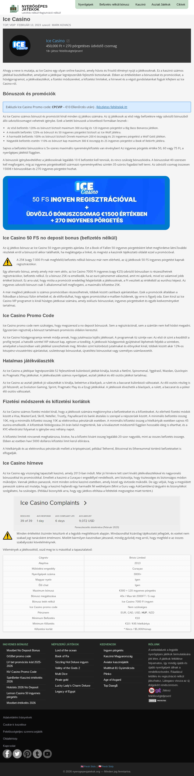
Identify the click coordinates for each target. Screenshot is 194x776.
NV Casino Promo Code (22, 671)
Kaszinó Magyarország (118, 656)
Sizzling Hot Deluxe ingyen (71, 662)
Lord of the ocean (66, 650)
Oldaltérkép (10, 738)
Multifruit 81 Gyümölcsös (119, 668)
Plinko (107, 673)
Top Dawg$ (110, 685)
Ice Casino (55, 40)
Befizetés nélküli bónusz (114, 4)
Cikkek (181, 4)
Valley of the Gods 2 (67, 668)
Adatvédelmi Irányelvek (17, 717)
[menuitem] (85, 4)
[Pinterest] (27, 753)
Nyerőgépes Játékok (35, 7)
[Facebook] (7, 753)
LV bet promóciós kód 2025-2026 (24, 663)
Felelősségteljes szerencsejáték (23, 731)
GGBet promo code (19, 656)
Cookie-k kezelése (14, 724)
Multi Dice (61, 673)
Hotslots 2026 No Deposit (22, 687)
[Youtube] (47, 753)
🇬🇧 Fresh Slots (88, 766)
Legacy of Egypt (65, 691)
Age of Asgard (112, 679)
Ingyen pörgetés (114, 650)
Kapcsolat (9, 745)
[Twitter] (17, 753)
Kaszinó (140, 4)
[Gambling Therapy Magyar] (155, 690)
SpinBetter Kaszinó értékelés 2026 (24, 679)
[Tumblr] (37, 753)
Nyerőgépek (85, 4)
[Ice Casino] (20, 45)
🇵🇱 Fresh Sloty (106, 766)
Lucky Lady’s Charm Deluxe (72, 685)
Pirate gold (61, 679)
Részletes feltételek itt (111, 107)
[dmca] (157, 700)
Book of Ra (62, 656)
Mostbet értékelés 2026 (21, 702)
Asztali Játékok (161, 4)
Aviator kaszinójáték (116, 662)
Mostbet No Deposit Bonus (23, 650)
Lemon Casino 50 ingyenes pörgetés (23, 695)
